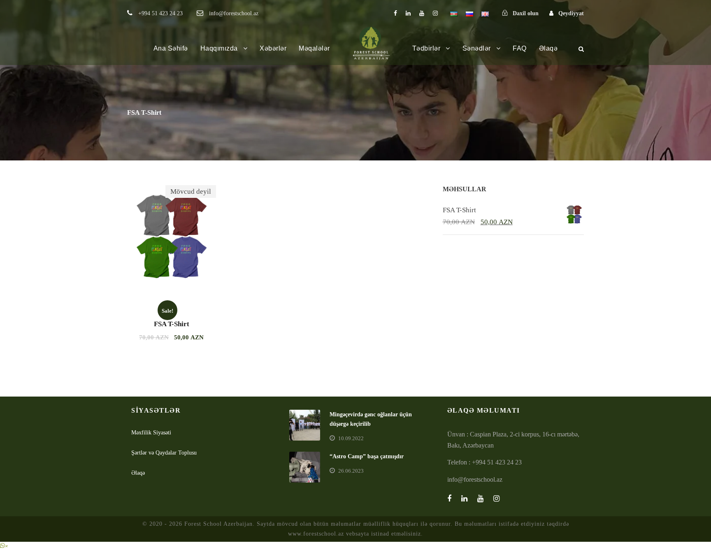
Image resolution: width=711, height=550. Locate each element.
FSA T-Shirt (171, 324)
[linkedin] (408, 13)
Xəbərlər (273, 48)
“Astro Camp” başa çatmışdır (367, 456)
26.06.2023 (351, 471)
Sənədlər (476, 48)
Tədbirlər (426, 48)
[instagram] (435, 13)
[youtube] (421, 13)
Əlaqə (548, 48)
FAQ (520, 48)
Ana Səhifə (170, 48)
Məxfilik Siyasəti (151, 432)
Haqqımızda (219, 48)
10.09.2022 (351, 438)
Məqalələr (314, 48)
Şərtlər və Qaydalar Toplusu (164, 453)
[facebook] (395, 13)
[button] (4, 546)
